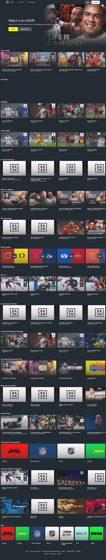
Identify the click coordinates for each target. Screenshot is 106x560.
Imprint (63, 551)
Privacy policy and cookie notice (51, 551)
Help (27, 551)
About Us (53, 554)
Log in (88, 2)
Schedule (31, 2)
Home (12, 2)
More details (25, 29)
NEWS (78, 551)
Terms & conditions (35, 551)
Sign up (13, 29)
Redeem (46, 554)
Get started (96, 2)
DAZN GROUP (71, 551)
